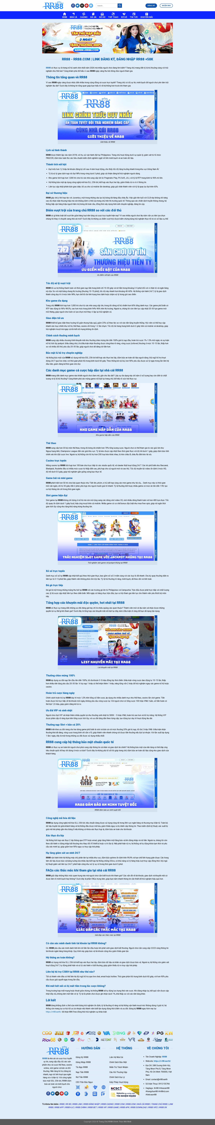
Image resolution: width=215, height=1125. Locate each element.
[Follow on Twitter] (78, 5)
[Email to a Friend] (57, 1093)
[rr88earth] (54, 5)
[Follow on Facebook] (73, 5)
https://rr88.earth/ (53, 1012)
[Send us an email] (82, 5)
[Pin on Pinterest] (62, 1093)
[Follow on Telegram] (91, 5)
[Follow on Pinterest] (86, 5)
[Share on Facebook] (48, 1093)
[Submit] (120, 5)
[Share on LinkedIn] (66, 1093)
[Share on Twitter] (53, 1093)
